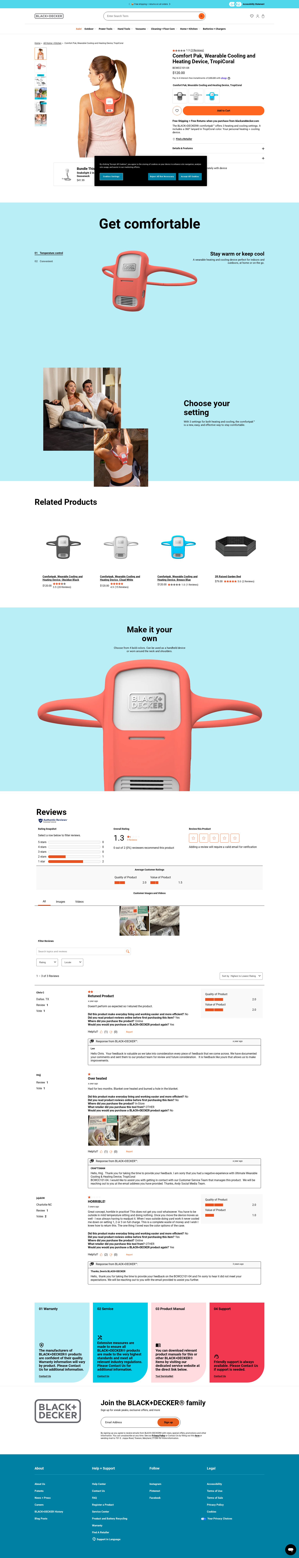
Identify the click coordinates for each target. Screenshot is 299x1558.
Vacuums (140, 28)
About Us (40, 1484)
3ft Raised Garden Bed (228, 576)
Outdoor (88, 28)
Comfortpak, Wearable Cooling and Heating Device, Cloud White (120, 578)
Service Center (100, 1511)
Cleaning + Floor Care (163, 28)
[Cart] (263, 16)
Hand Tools (124, 28)
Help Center (99, 1484)
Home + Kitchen (189, 28)
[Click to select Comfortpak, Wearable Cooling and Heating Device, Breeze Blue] (212, 96)
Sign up (168, 1422)
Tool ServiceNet (164, 1376)
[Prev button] (130, 4)
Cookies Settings (111, 176)
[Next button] (169, 4)
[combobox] (155, 16)
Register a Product (103, 1504)
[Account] (257, 16)
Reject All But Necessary (162, 176)
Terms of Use (214, 1491)
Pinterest (155, 1491)
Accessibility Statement (253, 4)
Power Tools (105, 28)
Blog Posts (41, 1518)
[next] (41, 126)
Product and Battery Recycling (109, 1518)
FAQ (94, 1498)
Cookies (211, 1511)
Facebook (155, 1498)
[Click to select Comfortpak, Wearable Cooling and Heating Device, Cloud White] (196, 96)
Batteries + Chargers (214, 28)
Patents (39, 1491)
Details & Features (183, 148)
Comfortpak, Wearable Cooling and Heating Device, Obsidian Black (63, 578)
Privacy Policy (215, 1504)
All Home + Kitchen (52, 43)
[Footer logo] (58, 1411)
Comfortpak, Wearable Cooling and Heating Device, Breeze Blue (177, 578)
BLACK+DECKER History (49, 1511)
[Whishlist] (251, 16)
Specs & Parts (180, 158)
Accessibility (214, 1484)
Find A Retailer (100, 1532)
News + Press (43, 1497)
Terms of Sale (215, 1497)
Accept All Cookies (190, 176)
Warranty (97, 1525)
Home (37, 43)
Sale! (79, 28)
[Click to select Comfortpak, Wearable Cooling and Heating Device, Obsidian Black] (180, 96)
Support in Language (106, 1539)
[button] (41, 54)
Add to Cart (223, 110)
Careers (39, 1504)
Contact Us (45, 1376)
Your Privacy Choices (219, 1518)
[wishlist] (177, 110)
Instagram (155, 1484)
